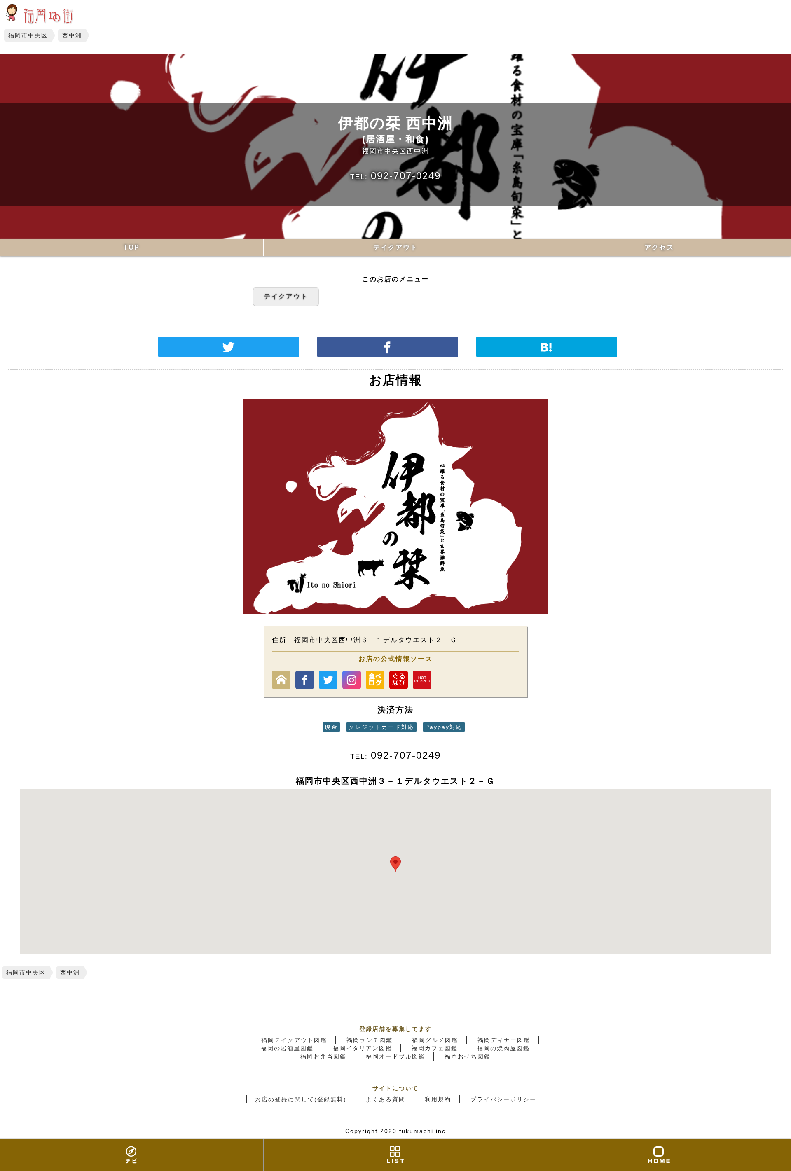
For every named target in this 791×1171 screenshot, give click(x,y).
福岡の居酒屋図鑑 (287, 1048)
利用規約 (438, 1099)
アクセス (659, 247)
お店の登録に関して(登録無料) (300, 1099)
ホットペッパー (422, 680)
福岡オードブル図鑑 (395, 1056)
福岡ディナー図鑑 (503, 1040)
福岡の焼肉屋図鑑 (503, 1048)
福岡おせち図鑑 (468, 1056)
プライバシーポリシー (503, 1099)
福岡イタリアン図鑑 (362, 1048)
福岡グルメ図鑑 (435, 1040)
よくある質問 (385, 1099)
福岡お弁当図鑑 (323, 1056)
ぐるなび (398, 680)
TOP (132, 247)
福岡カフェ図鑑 (435, 1048)
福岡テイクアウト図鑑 (294, 1040)
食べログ (375, 680)
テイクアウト (395, 247)
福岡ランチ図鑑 (369, 1040)
